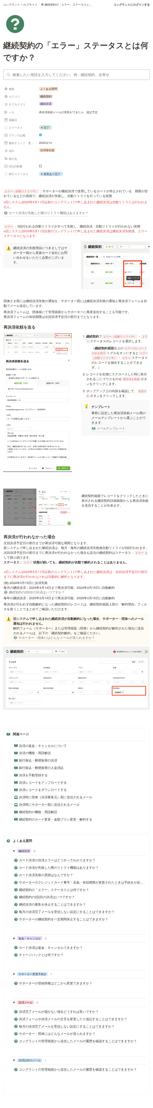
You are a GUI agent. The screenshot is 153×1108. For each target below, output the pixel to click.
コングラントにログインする (132, 4)
